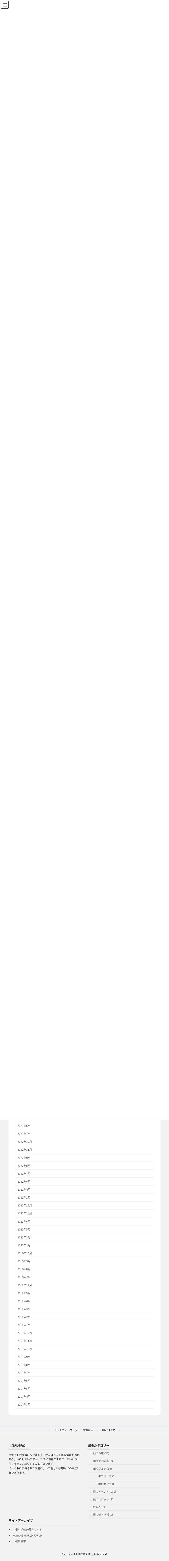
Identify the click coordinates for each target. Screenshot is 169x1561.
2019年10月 (24, 1253)
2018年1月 (23, 1325)
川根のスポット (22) (102, 1499)
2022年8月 (23, 1166)
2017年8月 (23, 1365)
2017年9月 (23, 1357)
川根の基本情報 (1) (101, 1514)
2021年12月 (24, 1206)
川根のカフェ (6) (106, 1484)
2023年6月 (23, 1126)
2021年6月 (23, 1221)
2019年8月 (23, 1269)
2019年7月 (23, 1277)
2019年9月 (23, 1261)
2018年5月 (23, 1293)
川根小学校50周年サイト (27, 1529)
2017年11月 (24, 1341)
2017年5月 (23, 1389)
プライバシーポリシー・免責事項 (73, 1430)
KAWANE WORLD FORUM (27, 1535)
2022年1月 (23, 1197)
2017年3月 (23, 1405)
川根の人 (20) (98, 1507)
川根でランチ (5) (106, 1476)
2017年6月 (23, 1381)
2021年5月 (23, 1229)
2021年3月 (23, 1237)
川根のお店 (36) (99, 1453)
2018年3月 (23, 1309)
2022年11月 (24, 1150)
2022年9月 (23, 1158)
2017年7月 (23, 1373)
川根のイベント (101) (103, 1491)
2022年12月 (24, 1142)
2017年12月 (24, 1333)
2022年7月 (23, 1174)
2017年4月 (23, 1397)
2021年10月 (24, 1214)
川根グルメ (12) (102, 1468)
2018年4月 (23, 1301)
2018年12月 (24, 1285)
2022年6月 (23, 1182)
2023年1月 (23, 1134)
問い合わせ (108, 1430)
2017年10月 (24, 1349)
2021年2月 (23, 1245)
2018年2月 (23, 1317)
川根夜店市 (19, 1541)
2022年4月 (23, 1189)
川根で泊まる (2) (103, 1461)
